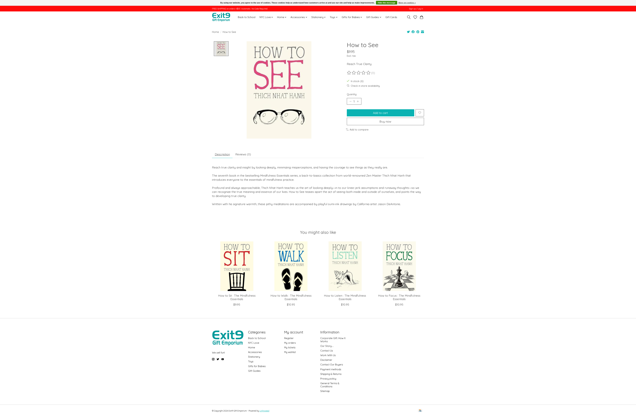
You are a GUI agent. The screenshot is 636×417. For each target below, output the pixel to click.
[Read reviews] (359, 73)
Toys (250, 361)
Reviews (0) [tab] (243, 154)
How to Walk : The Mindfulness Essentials (291, 297)
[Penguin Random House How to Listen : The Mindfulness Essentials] (345, 266)
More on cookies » (407, 3)
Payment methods (330, 369)
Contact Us (326, 350)
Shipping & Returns (331, 374)
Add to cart (380, 113)
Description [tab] (222, 154)
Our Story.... (327, 346)
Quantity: (352, 94)
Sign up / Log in (416, 8)
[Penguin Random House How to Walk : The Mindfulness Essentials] (291, 266)
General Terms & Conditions (329, 385)
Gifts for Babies (257, 366)
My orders (290, 342)
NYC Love (253, 342)
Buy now (385, 121)
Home (215, 31)
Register (289, 338)
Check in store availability (365, 85)
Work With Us (328, 355)
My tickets (289, 347)
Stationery (254, 356)
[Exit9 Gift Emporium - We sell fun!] (221, 17)
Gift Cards (391, 17)
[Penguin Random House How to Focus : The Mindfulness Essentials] (399, 266)
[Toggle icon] (408, 17)
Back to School (246, 17)
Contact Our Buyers (331, 364)
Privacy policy (328, 378)
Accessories (255, 352)
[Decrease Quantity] (350, 101)
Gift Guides (254, 370)
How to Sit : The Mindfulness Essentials (237, 297)
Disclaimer (326, 359)
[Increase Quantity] (357, 101)
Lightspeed (264, 411)
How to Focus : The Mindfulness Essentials (399, 297)
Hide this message (386, 3)
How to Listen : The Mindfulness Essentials (345, 297)
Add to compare (359, 129)
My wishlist (290, 352)
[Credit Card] (420, 410)
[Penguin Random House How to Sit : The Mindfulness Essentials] (237, 266)
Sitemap (325, 391)
